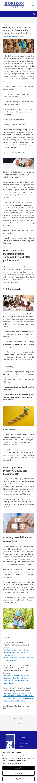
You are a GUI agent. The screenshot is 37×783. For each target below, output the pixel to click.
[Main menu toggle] (33, 5)
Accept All (18, 768)
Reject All (18, 779)
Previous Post (18, 719)
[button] (34, 14)
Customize (18, 773)
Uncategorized (7, 36)
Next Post (18, 724)
